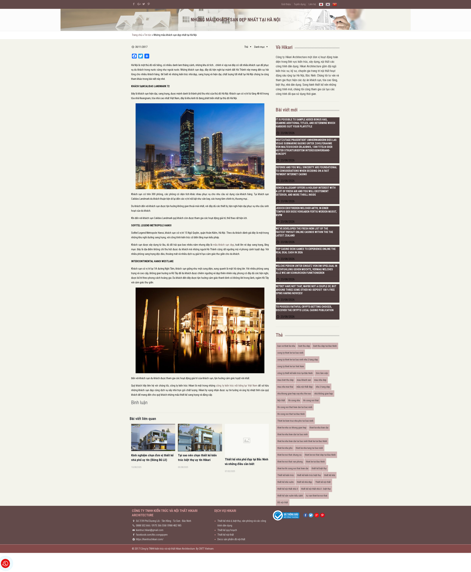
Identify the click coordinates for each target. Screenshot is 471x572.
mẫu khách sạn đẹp (223, 244)
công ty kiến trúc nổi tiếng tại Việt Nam (236, 385)
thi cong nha (294, 400)
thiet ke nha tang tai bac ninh (309, 448)
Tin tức (147, 34)
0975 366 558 (159, 525)
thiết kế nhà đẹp (304, 482)
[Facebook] (134, 4)
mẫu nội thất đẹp (305, 386)
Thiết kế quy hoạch (227, 530)
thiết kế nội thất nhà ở (287, 488)
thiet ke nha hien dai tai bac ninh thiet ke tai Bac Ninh (302, 441)
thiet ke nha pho (285, 448)
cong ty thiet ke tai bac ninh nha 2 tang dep (297, 359)
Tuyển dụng (300, 4)
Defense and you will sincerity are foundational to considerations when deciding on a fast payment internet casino (306, 171)
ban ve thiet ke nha (286, 346)
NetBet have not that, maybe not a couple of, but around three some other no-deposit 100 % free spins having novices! (306, 290)
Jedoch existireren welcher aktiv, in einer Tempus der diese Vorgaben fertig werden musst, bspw (306, 212)
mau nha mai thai (285, 386)
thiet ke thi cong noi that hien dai (292, 468)
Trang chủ (137, 34)
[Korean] (328, 4)
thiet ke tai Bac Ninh (315, 461)
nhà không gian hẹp (323, 393)
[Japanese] (321, 4)
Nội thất (281, 400)
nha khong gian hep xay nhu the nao (294, 393)
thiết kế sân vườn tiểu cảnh (290, 495)
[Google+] (139, 4)
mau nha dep (320, 380)
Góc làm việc (322, 373)
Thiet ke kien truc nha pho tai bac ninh (295, 420)
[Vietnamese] (334, 4)
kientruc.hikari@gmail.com (149, 530)
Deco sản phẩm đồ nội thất (231, 539)
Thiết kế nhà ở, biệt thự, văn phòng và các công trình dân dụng (241, 523)
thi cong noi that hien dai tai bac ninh (294, 407)
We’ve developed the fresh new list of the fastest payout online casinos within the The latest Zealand (304, 232)
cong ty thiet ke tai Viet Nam (290, 366)
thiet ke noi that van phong (290, 461)
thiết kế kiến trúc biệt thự (309, 475)
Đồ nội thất (282, 502)
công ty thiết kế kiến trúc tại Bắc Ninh (295, 373)
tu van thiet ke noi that (316, 495)
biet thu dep (304, 346)
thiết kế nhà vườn (285, 482)
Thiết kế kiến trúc (285, 475)
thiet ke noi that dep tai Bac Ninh (320, 454)
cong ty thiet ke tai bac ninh (290, 352)
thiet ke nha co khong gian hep (291, 427)
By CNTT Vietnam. (205, 548)
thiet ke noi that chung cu (289, 454)
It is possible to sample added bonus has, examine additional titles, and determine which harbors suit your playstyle (305, 123)
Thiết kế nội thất (323, 482)
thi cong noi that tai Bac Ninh (291, 414)
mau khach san (304, 380)
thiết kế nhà (329, 475)
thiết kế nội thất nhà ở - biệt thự (316, 488)
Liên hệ (312, 4)
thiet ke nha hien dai (319, 427)
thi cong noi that (311, 400)
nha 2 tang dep (323, 386)
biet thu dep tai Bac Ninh (325, 346)
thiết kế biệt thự (319, 468)
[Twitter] (144, 4)
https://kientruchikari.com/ (149, 539)
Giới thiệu (286, 4)
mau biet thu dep (285, 380)
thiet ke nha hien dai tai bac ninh (292, 434)
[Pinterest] (149, 4)
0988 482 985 (174, 525)
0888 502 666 (143, 525)
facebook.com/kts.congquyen (152, 534)
